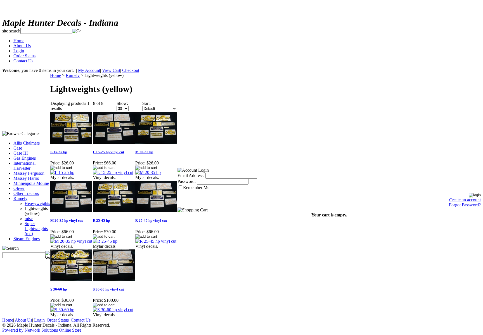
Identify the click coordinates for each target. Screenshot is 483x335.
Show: (122, 103)
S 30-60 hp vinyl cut (108, 289)
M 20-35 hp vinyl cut (66, 220)
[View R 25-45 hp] (105, 241)
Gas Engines (24, 158)
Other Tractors (26, 193)
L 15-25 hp (58, 152)
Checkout (130, 70)
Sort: (146, 103)
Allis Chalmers (26, 143)
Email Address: (190, 175)
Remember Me (196, 187)
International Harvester (24, 166)
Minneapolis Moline (31, 183)
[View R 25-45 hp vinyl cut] (155, 241)
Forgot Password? (465, 204)
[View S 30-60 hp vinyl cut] (113, 309)
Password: (186, 181)
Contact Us (23, 60)
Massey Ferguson (28, 173)
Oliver (19, 188)
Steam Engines (26, 238)
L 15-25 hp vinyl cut (108, 152)
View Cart (111, 70)
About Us (22, 45)
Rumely (20, 198)
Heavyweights (37, 203)
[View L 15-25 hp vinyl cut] (113, 172)
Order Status (24, 55)
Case (17, 148)
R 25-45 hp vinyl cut (151, 220)
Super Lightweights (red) (36, 228)
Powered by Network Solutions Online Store (41, 330)
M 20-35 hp (144, 152)
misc (29, 218)
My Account (89, 70)
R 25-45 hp (101, 220)
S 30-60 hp (58, 289)
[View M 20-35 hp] (148, 172)
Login (18, 50)
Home (18, 40)
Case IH (20, 153)
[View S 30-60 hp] (62, 309)
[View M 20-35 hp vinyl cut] (71, 241)
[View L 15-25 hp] (62, 172)
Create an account (465, 199)
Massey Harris (26, 178)
